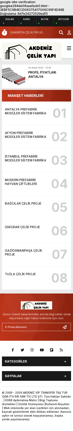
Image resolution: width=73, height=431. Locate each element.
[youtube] (41, 350)
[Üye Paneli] (67, 32)
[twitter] (22, 350)
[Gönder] (66, 327)
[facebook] (12, 350)
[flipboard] (51, 350)
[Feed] (61, 350)
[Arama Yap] (59, 32)
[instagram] (32, 350)
